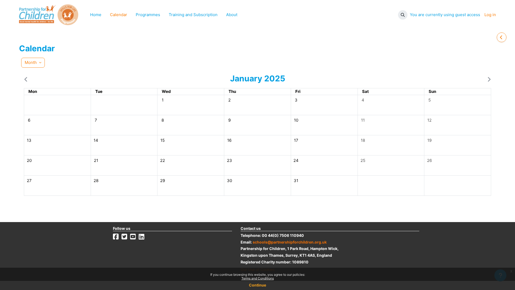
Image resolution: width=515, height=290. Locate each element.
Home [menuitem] (95, 14)
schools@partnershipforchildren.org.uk (290, 242)
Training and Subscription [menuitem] (193, 14)
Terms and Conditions (257, 278)
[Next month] (488, 79)
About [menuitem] (231, 14)
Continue (257, 285)
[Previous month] (27, 79)
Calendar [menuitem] (118, 14)
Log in (490, 14)
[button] (402, 15)
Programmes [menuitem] (148, 14)
